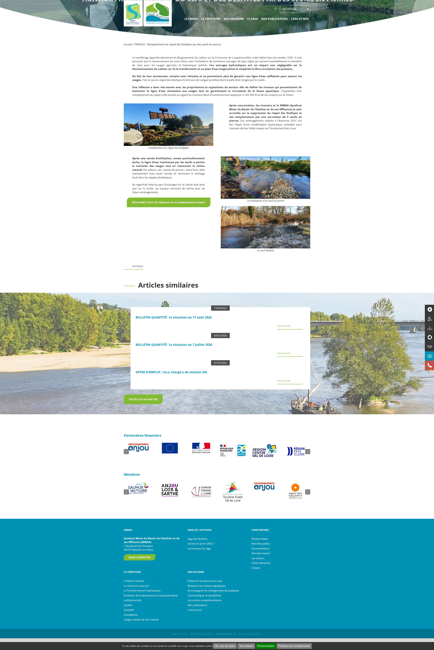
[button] (126, 451)
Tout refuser (246, 646)
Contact (255, 567)
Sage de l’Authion (198, 538)
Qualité (128, 605)
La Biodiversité (132, 600)
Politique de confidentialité (294, 646)
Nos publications (197, 605)
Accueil (128, 44)
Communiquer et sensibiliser (204, 595)
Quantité (129, 610)
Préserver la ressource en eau (205, 581)
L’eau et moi (195, 610)
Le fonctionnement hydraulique (142, 590)
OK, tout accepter (224, 646)
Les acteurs (257, 558)
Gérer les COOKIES (249, 633)
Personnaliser (265, 646)
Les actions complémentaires (205, 600)
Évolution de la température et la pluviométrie (150, 595)
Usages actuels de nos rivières (141, 619)
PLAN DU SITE (180, 633)
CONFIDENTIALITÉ (226, 633)
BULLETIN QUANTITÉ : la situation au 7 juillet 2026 (174, 345)
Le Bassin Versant (134, 581)
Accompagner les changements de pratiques (213, 590)
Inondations (131, 614)
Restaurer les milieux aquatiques (207, 585)
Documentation (260, 548)
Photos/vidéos (259, 538)
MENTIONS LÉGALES (202, 633)
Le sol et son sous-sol (136, 585)
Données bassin (260, 553)
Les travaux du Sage (199, 548)
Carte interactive (260, 563)
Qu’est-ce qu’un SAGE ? (201, 543)
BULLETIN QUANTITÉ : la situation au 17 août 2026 (174, 317)
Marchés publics (260, 543)
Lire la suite (283, 325)
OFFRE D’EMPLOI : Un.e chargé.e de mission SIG (171, 372)
